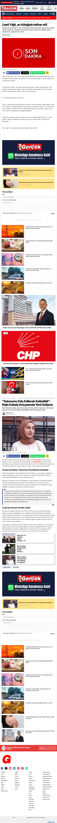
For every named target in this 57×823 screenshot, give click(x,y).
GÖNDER (52, 213)
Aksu (30, 774)
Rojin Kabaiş (37, 462)
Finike (30, 784)
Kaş (30, 793)
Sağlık (16, 772)
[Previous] (12, 18)
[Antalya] (28, 310)
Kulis (2, 774)
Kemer (30, 795)
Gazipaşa (31, 786)
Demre (31, 778)
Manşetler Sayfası (47, 776)
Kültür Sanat (4, 791)
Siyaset (3, 778)
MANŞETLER (16, 1)
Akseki (30, 772)
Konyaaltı (31, 799)
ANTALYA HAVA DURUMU (18, 3)
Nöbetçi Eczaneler (47, 786)
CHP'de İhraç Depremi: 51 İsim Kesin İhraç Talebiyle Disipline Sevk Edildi (28, 364)
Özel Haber (4, 780)
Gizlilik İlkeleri (46, 795)
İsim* (3, 194)
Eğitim (16, 774)
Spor (2, 782)
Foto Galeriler (46, 774)
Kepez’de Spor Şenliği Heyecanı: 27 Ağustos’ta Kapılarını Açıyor (32, 17)
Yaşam (3, 784)
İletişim (45, 793)
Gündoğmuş (32, 789)
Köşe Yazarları (46, 772)
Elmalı (30, 782)
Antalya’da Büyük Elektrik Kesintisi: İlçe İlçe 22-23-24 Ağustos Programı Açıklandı (39, 227)
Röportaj (17, 778)
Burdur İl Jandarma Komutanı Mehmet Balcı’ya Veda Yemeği (39, 383)
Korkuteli (31, 801)
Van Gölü (37, 460)
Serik (30, 809)
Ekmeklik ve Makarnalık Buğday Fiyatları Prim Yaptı (39, 283)
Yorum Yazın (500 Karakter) (9, 200)
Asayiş (16, 776)
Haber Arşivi (46, 797)
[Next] (54, 18)
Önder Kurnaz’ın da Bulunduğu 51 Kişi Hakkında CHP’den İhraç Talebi (27, 328)
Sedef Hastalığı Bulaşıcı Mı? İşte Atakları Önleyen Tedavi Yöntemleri (40, 717)
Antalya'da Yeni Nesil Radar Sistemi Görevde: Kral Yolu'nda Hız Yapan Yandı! (38, 269)
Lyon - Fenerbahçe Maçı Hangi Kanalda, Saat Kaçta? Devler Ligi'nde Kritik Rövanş (39, 369)
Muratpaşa (31, 807)
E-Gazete (37, 2)
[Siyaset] (28, 346)
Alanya (31, 776)
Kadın (2, 789)
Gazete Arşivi (46, 799)
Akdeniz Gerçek (6, 21)
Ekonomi (3, 776)
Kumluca (31, 803)
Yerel (2, 786)
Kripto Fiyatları (47, 784)
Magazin (17, 782)
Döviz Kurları (46, 780)
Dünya (16, 780)
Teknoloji (17, 784)
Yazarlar (41, 2)
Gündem (14, 21)
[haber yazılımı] (51, 822)
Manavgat (31, 805)
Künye (44, 791)
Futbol (16, 786)
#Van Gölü (16, 567)
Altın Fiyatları (46, 782)
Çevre (16, 789)
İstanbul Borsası (47, 778)
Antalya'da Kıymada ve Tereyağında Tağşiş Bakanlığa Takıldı (39, 241)
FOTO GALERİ (31, 1)
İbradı (30, 791)
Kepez (30, 797)
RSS (14, 817)
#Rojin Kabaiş (6, 567)
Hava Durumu (46, 789)
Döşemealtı (32, 780)
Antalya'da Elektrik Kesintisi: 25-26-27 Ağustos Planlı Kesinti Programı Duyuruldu (39, 255)
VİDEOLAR (23, 1)
